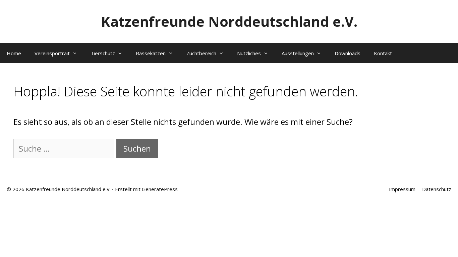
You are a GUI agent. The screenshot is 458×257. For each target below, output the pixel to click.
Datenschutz (436, 189)
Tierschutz (103, 53)
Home (14, 53)
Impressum (402, 189)
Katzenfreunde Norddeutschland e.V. (229, 21)
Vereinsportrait (52, 53)
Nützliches (249, 53)
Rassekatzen (151, 53)
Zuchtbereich (201, 53)
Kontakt (383, 53)
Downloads (347, 53)
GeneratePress (160, 189)
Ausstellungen (298, 53)
